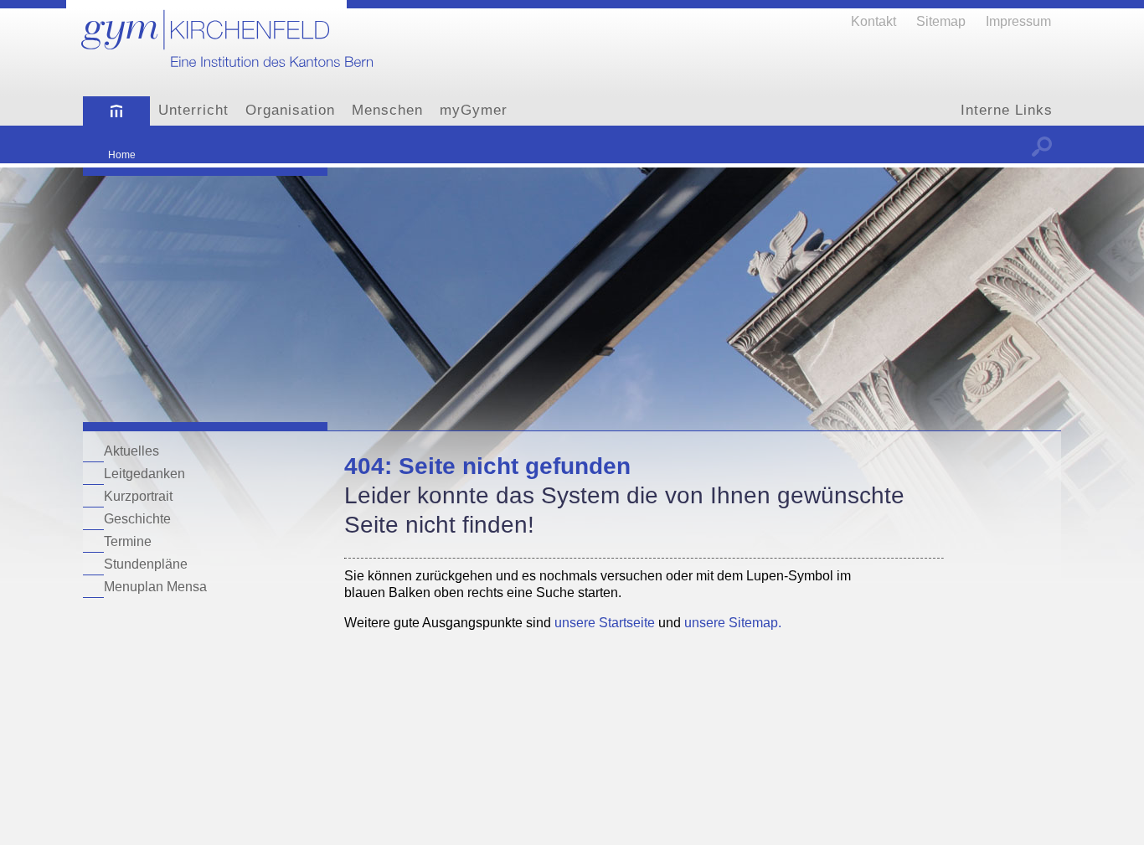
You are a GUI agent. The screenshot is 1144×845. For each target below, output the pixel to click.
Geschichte (137, 518)
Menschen (387, 110)
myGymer (474, 110)
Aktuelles (131, 450)
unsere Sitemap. (732, 622)
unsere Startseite (604, 622)
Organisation (290, 110)
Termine (128, 541)
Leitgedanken (144, 473)
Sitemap (941, 20)
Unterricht (193, 110)
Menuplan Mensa (155, 586)
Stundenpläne (146, 563)
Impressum (1018, 20)
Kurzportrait (138, 495)
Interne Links (1007, 110)
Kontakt (873, 20)
